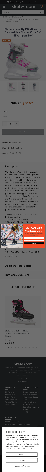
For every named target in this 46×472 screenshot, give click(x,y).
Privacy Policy (26, 448)
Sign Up (34, 243)
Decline (22, 460)
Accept (22, 454)
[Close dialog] (44, 224)
